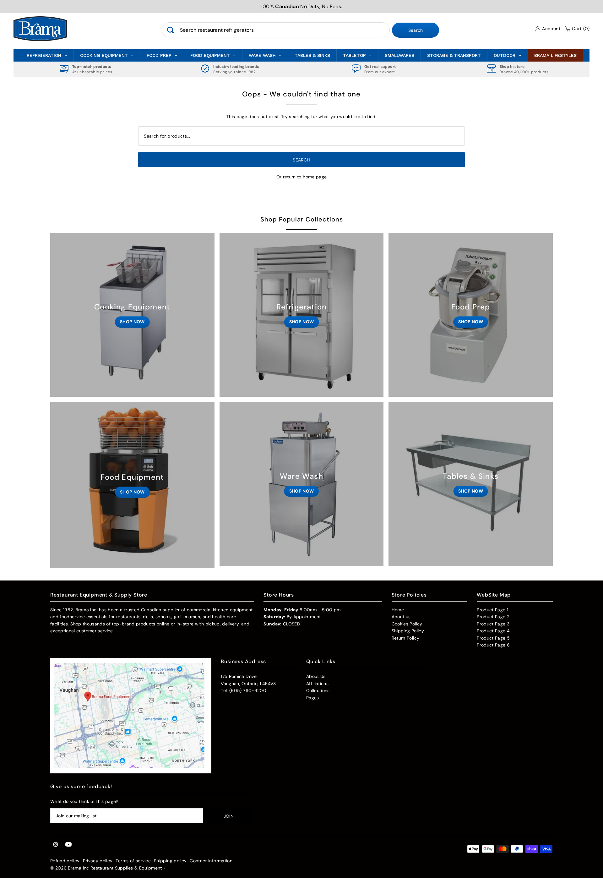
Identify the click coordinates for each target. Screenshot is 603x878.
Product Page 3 (493, 624)
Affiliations (317, 683)
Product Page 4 (493, 631)
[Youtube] (68, 844)
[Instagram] (55, 844)
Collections (318, 690)
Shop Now (132, 321)
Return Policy (406, 638)
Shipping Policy (408, 631)
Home (398, 610)
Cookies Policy (407, 624)
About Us (316, 676)
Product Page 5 (493, 638)
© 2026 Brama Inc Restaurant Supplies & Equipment (106, 868)
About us (401, 616)
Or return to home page (301, 177)
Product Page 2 (493, 616)
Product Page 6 (493, 645)
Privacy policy (98, 861)
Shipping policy (170, 861)
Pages (312, 698)
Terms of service (133, 861)
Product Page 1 (492, 610)
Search (415, 30)
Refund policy (65, 861)
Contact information (211, 861)
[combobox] (276, 30)
